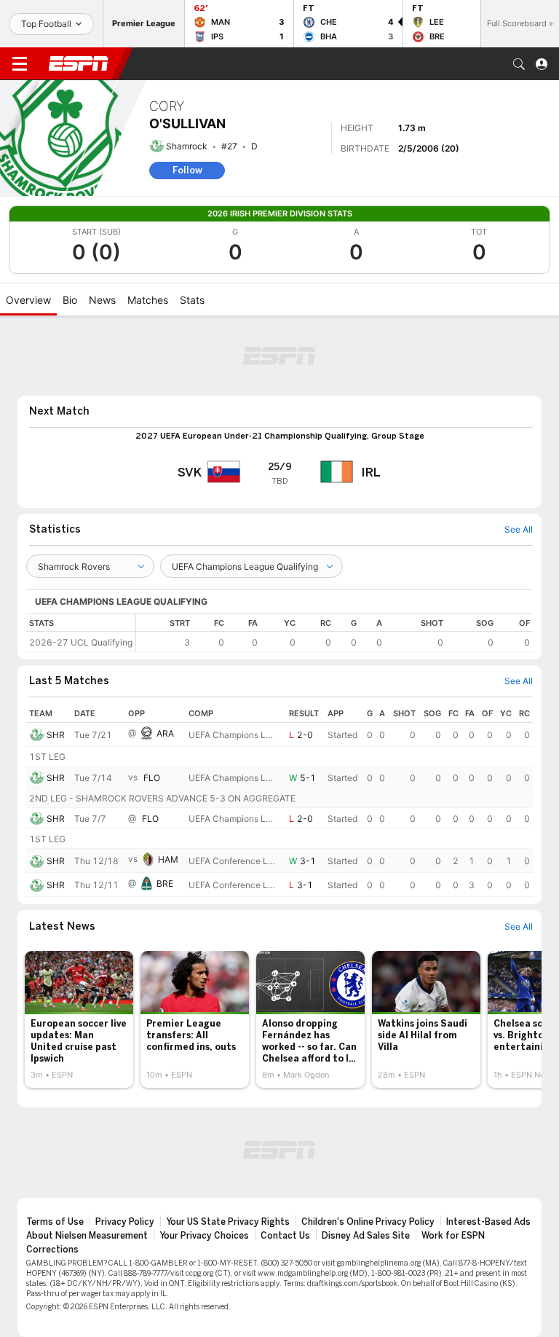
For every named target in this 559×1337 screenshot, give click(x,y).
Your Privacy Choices (204, 1236)
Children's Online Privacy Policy (368, 1222)
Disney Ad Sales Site (366, 1236)
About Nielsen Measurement (87, 1236)
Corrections (52, 1249)
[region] (334, 632)
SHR (56, 734)
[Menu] (19, 64)
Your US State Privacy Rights (228, 1222)
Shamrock (186, 146)
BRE (164, 884)
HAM (168, 860)
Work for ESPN (453, 1236)
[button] (519, 64)
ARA (165, 733)
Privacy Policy (124, 1222)
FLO (151, 777)
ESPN (78, 63)
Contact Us (285, 1236)
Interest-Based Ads (488, 1222)
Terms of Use (55, 1222)
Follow (187, 170)
